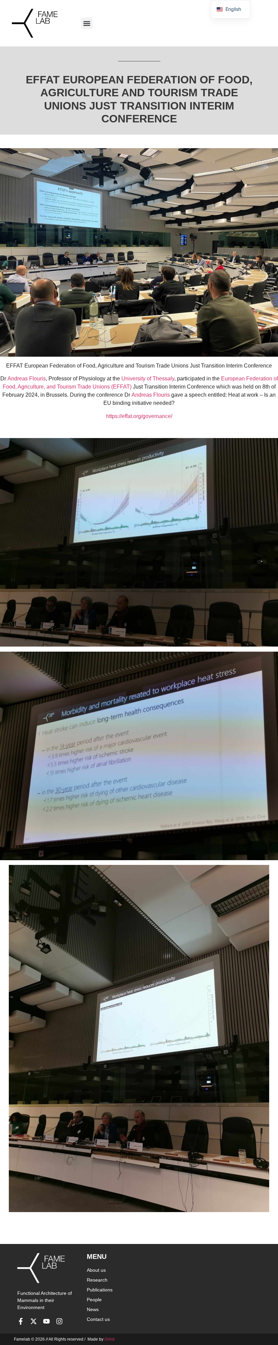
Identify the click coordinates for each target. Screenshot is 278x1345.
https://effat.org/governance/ (139, 416)
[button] (87, 23)
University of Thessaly (147, 378)
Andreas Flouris (26, 378)
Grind (109, 1339)
